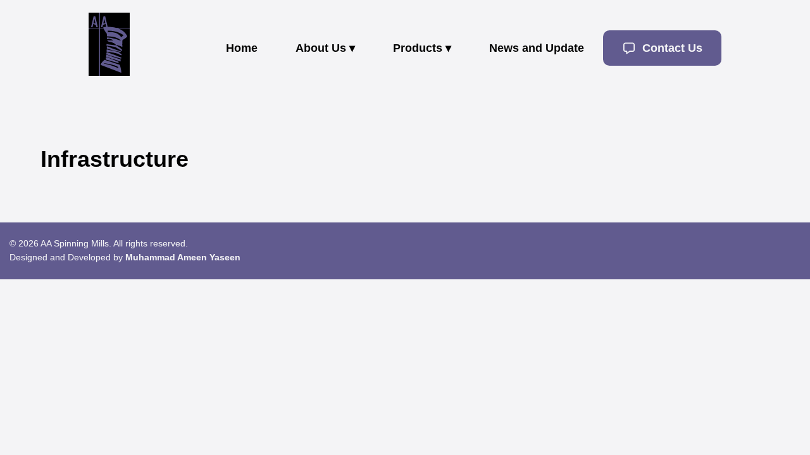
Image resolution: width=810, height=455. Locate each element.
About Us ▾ (325, 48)
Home (242, 48)
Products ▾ (422, 48)
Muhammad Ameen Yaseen (182, 257)
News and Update (536, 48)
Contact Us (670, 48)
